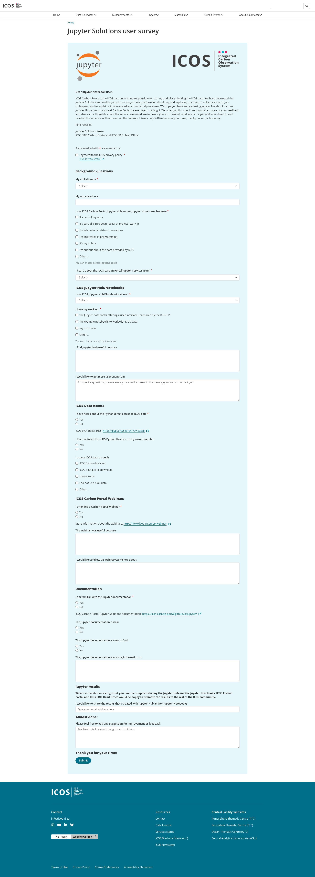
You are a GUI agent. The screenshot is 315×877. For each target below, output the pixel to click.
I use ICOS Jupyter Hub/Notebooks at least (101, 294)
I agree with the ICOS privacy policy (101, 155)
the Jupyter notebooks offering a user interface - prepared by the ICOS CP (124, 315)
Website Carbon (82, 836)
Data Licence (163, 825)
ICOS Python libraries (92, 463)
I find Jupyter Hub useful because (96, 347)
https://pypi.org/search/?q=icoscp (124, 431)
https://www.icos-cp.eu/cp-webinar (145, 523)
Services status (165, 832)
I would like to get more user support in (100, 376)
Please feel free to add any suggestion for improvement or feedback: (118, 723)
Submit (83, 760)
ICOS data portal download (96, 470)
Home (71, 22)
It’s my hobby (87, 243)
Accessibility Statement (138, 867)
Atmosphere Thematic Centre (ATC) (233, 818)
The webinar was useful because (95, 530)
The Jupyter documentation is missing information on (108, 657)
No (81, 424)
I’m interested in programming (98, 237)
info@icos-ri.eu (60, 818)
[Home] (12, 6)
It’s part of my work (91, 217)
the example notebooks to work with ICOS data (108, 321)
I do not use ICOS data (93, 483)
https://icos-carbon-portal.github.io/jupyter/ (169, 614)
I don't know (86, 476)
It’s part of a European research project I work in (109, 223)
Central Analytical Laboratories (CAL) (234, 838)
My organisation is (86, 196)
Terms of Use (59, 867)
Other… (84, 256)
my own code (87, 328)
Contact (160, 818)
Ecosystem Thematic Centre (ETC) (232, 825)
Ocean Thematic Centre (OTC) (230, 832)
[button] (86, 15)
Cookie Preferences (107, 867)
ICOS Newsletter (165, 845)
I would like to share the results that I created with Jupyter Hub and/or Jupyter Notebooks (131, 703)
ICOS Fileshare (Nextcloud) (172, 838)
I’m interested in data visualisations (101, 230)
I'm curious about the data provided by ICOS (106, 250)
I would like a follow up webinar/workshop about (105, 559)
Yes (81, 419)
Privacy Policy (81, 867)
